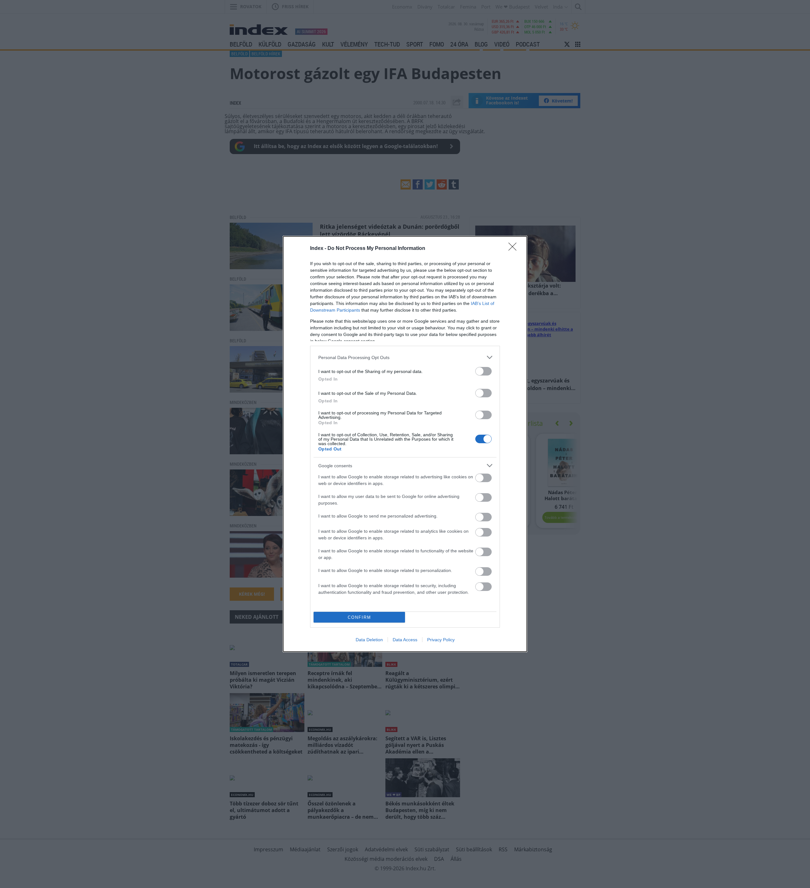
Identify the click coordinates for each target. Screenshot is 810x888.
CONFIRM (359, 617)
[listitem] (405, 357)
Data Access (405, 639)
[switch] (483, 371)
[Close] (514, 249)
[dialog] (405, 444)
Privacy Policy (441, 639)
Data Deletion (369, 639)
